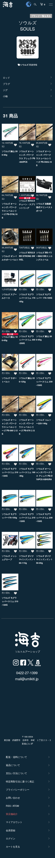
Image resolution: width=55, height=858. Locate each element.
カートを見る (13, 846)
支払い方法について (16, 773)
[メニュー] (50, 4)
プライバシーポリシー (17, 789)
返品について (13, 765)
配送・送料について (16, 757)
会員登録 (10, 830)
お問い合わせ (13, 797)
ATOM (16, 806)
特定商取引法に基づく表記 (20, 781)
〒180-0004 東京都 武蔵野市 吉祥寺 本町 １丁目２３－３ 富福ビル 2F (27, 740)
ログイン (10, 838)
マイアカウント (14, 822)
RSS (8, 806)
